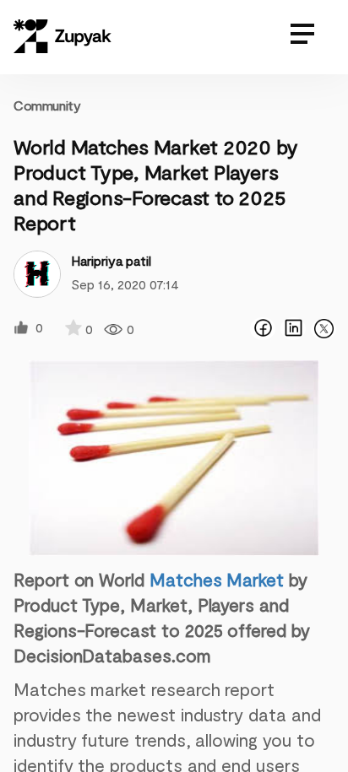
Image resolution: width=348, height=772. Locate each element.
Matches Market (217, 579)
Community (47, 105)
